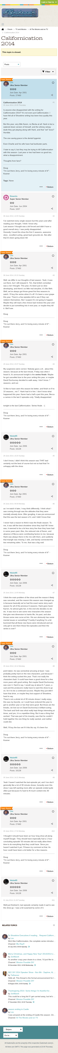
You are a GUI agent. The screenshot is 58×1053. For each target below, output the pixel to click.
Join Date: (14, 92)
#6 (54, 504)
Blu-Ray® (20, 944)
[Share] (52, 95)
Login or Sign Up (47, 2)
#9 (54, 777)
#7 (54, 593)
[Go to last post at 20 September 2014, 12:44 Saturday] (29, 946)
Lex (12, 938)
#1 (54, 102)
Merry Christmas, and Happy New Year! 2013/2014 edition (33, 954)
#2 (54, 216)
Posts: (12, 95)
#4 (54, 364)
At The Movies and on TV (27, 1018)
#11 (53, 900)
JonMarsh (15, 957)
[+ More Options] (41, 186)
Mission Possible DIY (25, 962)
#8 (54, 666)
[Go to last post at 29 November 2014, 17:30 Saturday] (33, 1002)
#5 (54, 456)
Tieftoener (15, 975)
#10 (53, 831)
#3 (54, 275)
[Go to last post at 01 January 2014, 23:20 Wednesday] (35, 965)
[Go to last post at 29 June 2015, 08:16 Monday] (30, 983)
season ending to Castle (18, 1009)
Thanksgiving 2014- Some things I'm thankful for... (29, 991)
